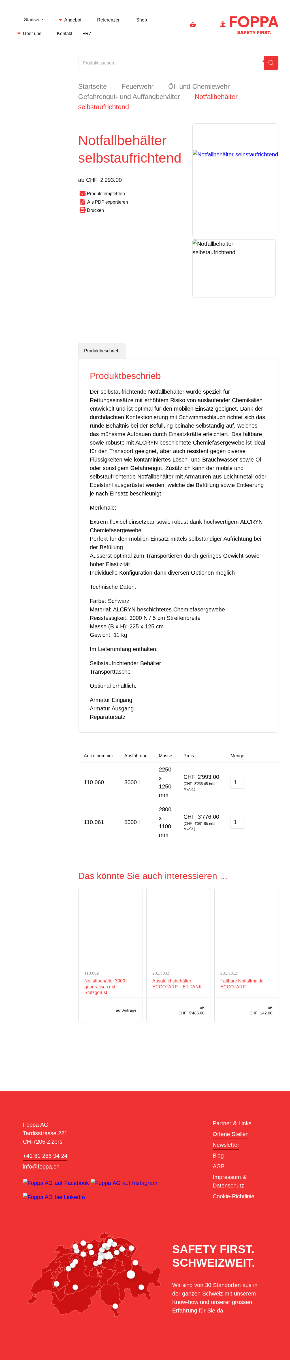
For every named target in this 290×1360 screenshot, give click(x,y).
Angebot (72, 20)
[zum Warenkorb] (193, 25)
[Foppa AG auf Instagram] (124, 1183)
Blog (218, 1155)
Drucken (95, 210)
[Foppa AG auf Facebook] (57, 1183)
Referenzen (109, 20)
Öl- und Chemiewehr (199, 86)
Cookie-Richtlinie (233, 1196)
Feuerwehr (137, 86)
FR (85, 33)
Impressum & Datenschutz (229, 1181)
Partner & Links (232, 1123)
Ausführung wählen (155, 1010)
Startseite (33, 19)
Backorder (259, 782)
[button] (271, 782)
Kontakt (64, 33)
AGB (219, 1166)
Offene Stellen (231, 1134)
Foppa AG (254, 25)
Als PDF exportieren (107, 202)
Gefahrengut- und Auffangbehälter (129, 96)
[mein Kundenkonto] (223, 25)
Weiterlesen (87, 1010)
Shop (141, 20)
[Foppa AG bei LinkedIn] (54, 1197)
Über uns (32, 33)
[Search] (271, 63)
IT (93, 33)
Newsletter (226, 1145)
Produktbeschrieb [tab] (102, 350)
